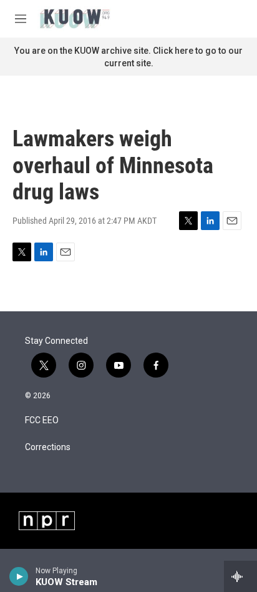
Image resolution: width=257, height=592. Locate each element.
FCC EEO (42, 420)
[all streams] (240, 576)
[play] (19, 576)
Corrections (47, 447)
